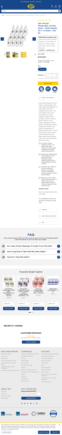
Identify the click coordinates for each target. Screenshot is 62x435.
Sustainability (4, 398)
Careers (23, 367)
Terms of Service (46, 381)
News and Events (46, 360)
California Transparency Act (29, 369)
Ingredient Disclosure (27, 356)
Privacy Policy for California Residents (49, 375)
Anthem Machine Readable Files (30, 372)
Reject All (55, 432)
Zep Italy (23, 376)
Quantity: (41, 75)
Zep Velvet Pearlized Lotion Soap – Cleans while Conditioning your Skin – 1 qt (23, 292)
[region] (31, 429)
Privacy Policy (45, 372)
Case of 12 (42, 69)
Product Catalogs (46, 367)
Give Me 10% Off (31, 398)
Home (2, 15)
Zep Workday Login (26, 365)
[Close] (59, 425)
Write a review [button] (31, 342)
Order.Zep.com (25, 381)
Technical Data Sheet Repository (10, 370)
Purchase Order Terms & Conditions (8, 367)
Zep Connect (25, 363)
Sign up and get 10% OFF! (28, 391)
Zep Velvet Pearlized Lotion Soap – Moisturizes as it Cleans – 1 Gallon (9, 292)
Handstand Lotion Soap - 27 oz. (53, 290)
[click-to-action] (31, 6)
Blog (42, 365)
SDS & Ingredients (6, 353)
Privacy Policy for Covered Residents (48, 379)
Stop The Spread (46, 369)
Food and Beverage (47, 358)
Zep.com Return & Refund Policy (8, 363)
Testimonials (44, 363)
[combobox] (31, 11)
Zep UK (23, 374)
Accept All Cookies (44, 432)
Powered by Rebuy (31, 314)
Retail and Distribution (47, 356)
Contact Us (4, 356)
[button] (52, 6)
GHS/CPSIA (4, 358)
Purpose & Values (6, 395)
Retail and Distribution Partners (30, 353)
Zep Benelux (24, 378)
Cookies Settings (6, 432)
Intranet (23, 358)
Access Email (25, 360)
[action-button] (59, 11)
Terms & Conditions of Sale (8, 360)
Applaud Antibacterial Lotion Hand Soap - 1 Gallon (38, 291)
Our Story (4, 393)
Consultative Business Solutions (50, 353)
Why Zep (3, 391)
